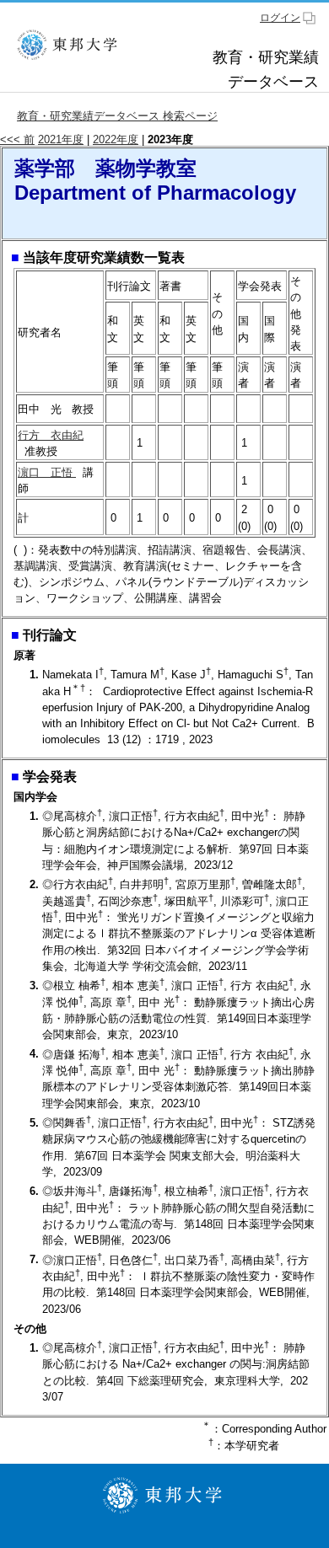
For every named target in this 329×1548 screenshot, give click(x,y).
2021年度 (61, 139)
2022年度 (115, 139)
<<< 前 (17, 139)
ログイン (280, 18)
